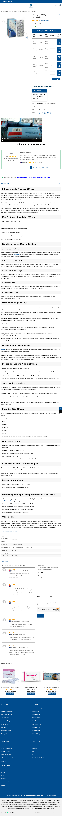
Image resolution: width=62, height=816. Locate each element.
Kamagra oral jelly (37, 708)
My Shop (3, 772)
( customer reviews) (44, 20)
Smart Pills (12, 11)
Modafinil (18, 11)
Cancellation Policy (6, 754)
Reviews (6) (4, 561)
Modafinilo (4, 727)
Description (5, 184)
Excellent (11, 153)
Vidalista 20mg (36, 727)
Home (2, 11)
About (33, 745)
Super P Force (35, 711)
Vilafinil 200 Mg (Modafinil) (31, 687)
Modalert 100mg (5, 721)
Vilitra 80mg (35, 721)
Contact (34, 748)
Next (47, 167)
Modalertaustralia (7, 501)
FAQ (33, 754)
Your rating (40, 572)
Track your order (5, 782)
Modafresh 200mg (6, 737)
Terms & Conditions (6, 748)
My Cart (3, 775)
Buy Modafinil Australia (7, 711)
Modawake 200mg (6, 730)
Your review (40, 578)
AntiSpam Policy (5, 751)
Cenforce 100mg (36, 724)
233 (43, 167)
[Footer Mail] (34, 796)
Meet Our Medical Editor (38, 758)
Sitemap (3, 785)
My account (4, 769)
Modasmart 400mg (6, 714)
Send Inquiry (56, 79)
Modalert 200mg (5, 708)
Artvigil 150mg (4, 724)
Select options (10, 693)
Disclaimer (4, 761)
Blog (33, 751)
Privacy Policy (4, 745)
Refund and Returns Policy (8, 758)
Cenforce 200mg (36, 717)
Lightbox (27, 38)
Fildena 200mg (36, 734)
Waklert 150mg (5, 717)
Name (39, 596)
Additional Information (9, 532)
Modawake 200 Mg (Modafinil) (51, 687)
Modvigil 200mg (5, 734)
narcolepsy (17, 254)
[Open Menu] (1, 5)
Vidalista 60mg (36, 714)
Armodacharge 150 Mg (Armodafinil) (10, 687)
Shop (6, 11)
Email (52, 596)
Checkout (3, 778)
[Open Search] (56, 5)
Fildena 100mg (36, 730)
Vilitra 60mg (35, 737)
